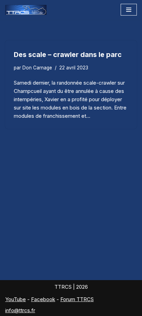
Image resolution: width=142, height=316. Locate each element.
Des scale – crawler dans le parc (68, 54)
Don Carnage (37, 67)
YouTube (15, 299)
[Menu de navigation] (129, 10)
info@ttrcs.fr (20, 310)
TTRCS (63, 287)
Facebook (43, 299)
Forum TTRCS (77, 299)
